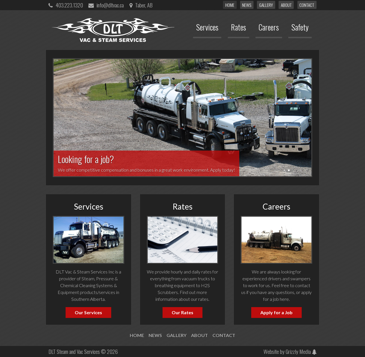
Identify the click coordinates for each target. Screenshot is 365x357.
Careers (276, 206)
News (246, 5)
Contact (306, 5)
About (286, 5)
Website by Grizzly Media (287, 351)
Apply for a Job (276, 312)
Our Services (88, 312)
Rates (182, 206)
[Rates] (182, 239)
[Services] (88, 239)
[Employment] (276, 239)
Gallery (266, 5)
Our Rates (182, 312)
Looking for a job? (182, 117)
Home (229, 5)
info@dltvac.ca (110, 5)
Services (88, 206)
